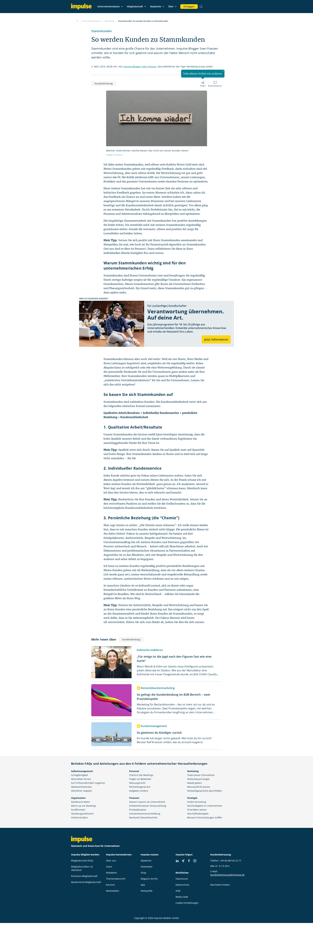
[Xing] (183, 860)
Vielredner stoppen (81, 790)
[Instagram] (194, 860)
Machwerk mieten (220, 884)
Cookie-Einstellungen (187, 902)
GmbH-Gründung (196, 801)
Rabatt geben (194, 782)
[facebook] (189, 860)
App (143, 884)
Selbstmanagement (82, 771)
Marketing (193, 771)
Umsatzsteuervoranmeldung (144, 813)
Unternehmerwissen (108, 6)
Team (109, 866)
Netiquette (146, 890)
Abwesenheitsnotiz (81, 786)
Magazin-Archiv (149, 878)
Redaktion (111, 872)
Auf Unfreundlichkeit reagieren (88, 782)
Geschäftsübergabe (198, 813)
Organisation (78, 797)
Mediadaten (112, 890)
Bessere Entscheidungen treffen (204, 817)
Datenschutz (182, 884)
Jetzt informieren (216, 339)
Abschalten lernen (81, 779)
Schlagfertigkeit (79, 775)
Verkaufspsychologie (198, 779)
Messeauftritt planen (198, 786)
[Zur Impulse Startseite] (77, 21)
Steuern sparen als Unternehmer (147, 801)
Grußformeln (78, 809)
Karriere (110, 884)
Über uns (111, 860)
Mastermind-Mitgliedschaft (86, 882)
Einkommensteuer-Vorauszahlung (147, 805)
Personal (134, 771)
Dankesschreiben (80, 801)
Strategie (192, 797)
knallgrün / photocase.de (115, 155)
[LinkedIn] (177, 860)
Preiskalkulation (137, 809)
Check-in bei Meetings (141, 775)
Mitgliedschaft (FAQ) (82, 860)
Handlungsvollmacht (82, 813)
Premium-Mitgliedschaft (84, 876)
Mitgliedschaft (135, 6)
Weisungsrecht (137, 782)
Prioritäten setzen (197, 809)
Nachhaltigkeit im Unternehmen (204, 805)
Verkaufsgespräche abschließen (204, 790)
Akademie (155, 6)
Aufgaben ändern (138, 790)
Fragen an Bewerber (140, 779)
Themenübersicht (115, 878)
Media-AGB (182, 896)
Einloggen (189, 6)
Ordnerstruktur (79, 817)
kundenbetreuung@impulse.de (227, 874)
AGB (178, 890)
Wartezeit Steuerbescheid (143, 817)
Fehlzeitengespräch (139, 786)
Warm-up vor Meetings (83, 805)
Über (171, 6)
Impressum (182, 878)
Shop (143, 872)
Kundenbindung (104, 83)
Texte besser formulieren (201, 775)
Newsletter (147, 866)
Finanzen (134, 797)
